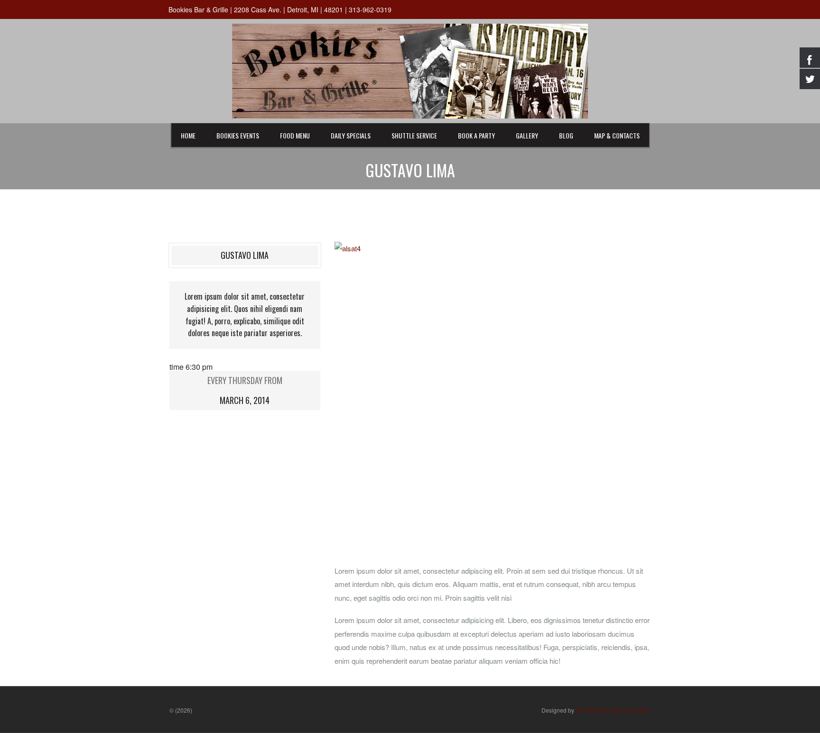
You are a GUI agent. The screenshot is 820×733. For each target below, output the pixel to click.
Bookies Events (237, 135)
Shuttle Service (414, 135)
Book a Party (476, 135)
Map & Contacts (617, 135)
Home (188, 135)
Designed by (596, 710)
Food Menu (295, 135)
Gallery (527, 135)
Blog (566, 135)
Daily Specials (351, 135)
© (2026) (180, 710)
